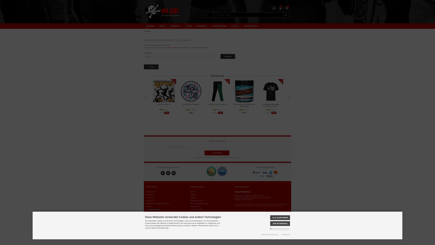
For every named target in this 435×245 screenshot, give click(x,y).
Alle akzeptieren (280, 218)
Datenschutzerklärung (269, 234)
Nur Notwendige (280, 223)
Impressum (285, 234)
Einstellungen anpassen (281, 229)
